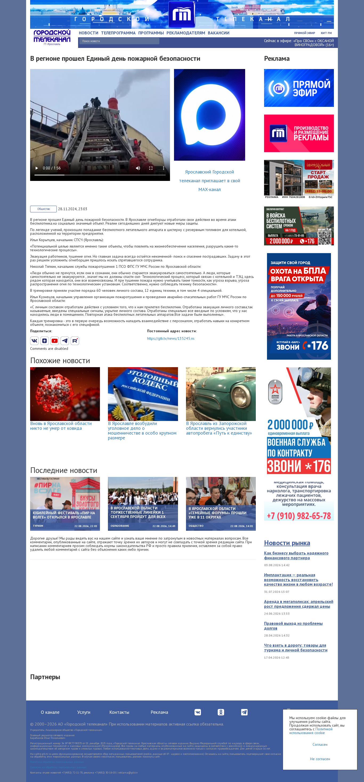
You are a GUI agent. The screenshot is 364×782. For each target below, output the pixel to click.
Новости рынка (287, 542)
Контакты (119, 712)
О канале (50, 712)
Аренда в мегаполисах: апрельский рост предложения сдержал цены (298, 604)
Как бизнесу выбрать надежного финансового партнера (296, 555)
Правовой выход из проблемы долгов (293, 626)
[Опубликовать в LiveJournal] (64, 341)
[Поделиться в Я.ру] (95, 341)
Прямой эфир (304, 33)
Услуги (83, 712)
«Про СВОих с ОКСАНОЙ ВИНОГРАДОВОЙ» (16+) (313, 42)
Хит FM (326, 33)
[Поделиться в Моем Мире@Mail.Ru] (85, 341)
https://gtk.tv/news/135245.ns (171, 338)
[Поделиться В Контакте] (34, 341)
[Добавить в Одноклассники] (75, 341)
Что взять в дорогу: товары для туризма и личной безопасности (295, 647)
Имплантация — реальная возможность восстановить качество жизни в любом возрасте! (298, 579)
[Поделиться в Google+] (44, 341)
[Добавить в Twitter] (54, 341)
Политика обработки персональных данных (57, 762)
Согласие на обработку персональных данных (58, 767)
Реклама (159, 712)
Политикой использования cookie (311, 731)
